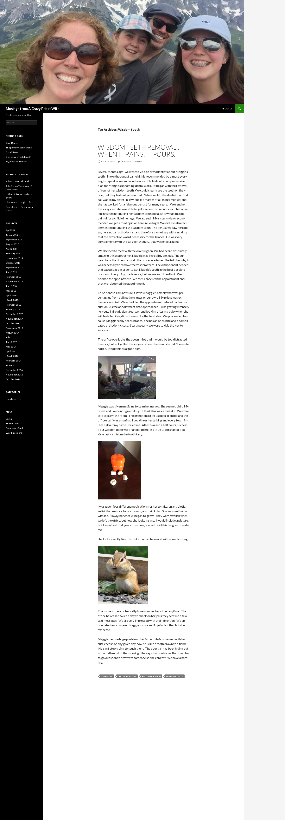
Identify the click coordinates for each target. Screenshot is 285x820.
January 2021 (13, 234)
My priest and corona (17, 161)
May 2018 (11, 290)
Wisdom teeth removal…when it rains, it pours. (139, 150)
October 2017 (13, 323)
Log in (9, 418)
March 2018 (12, 300)
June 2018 (11, 286)
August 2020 (12, 244)
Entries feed (12, 423)
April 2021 (11, 230)
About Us (227, 108)
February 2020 (13, 253)
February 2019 (13, 276)
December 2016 (14, 369)
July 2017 (11, 337)
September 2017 (14, 328)
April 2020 (11, 248)
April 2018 (11, 295)
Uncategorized (13, 399)
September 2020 (14, 239)
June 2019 (11, 272)
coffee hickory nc (15, 194)
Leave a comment (131, 161)
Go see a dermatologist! (18, 156)
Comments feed (14, 428)
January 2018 (13, 309)
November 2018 (14, 281)
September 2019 (14, 267)
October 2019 (13, 262)
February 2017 (13, 360)
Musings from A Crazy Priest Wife (32, 109)
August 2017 (12, 332)
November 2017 (14, 318)
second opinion (151, 676)
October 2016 (13, 379)
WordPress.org (14, 432)
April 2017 (11, 351)
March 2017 (12, 356)
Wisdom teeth (174, 676)
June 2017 (11, 342)
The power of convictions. (19, 147)
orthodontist (127, 676)
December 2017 (14, 314)
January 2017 (13, 365)
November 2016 (14, 374)
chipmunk (106, 676)
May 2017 (11, 346)
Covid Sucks (12, 142)
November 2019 (14, 258)
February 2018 (13, 304)
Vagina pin (26, 202)
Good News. (12, 152)
